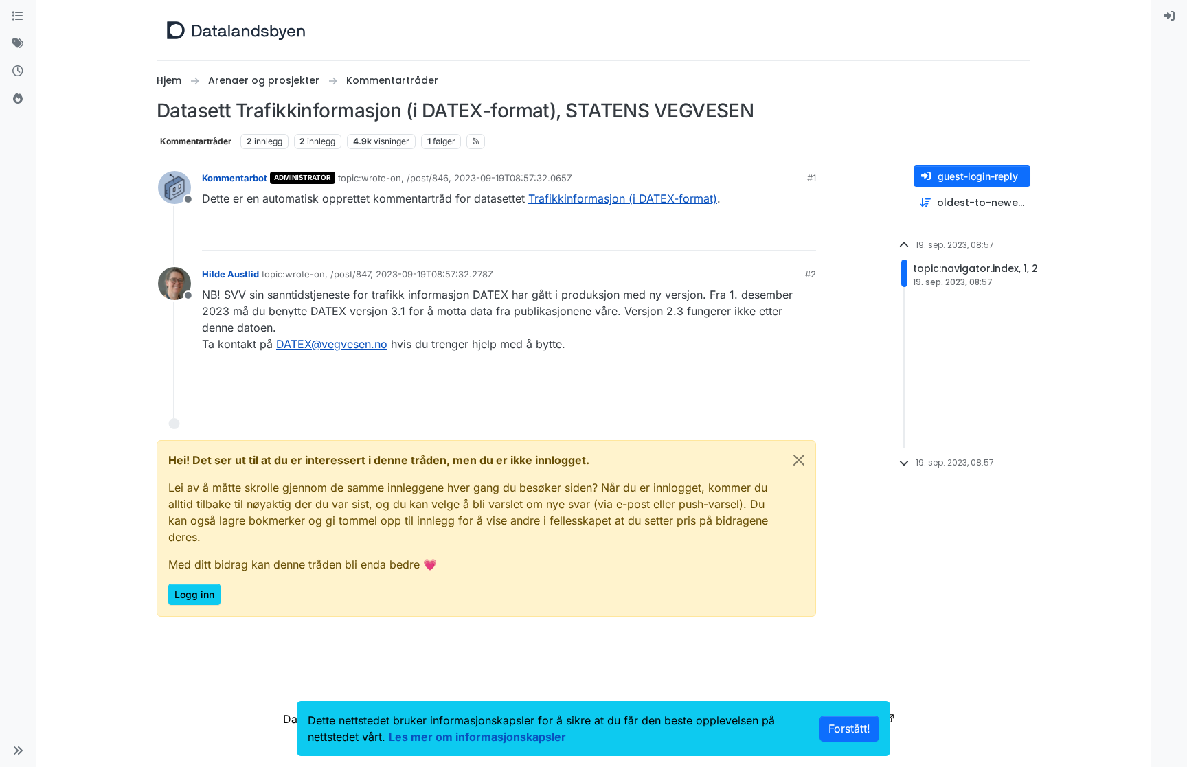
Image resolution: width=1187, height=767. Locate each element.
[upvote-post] (753, 233)
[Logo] (236, 30)
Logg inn (194, 594)
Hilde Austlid (230, 273)
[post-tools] (804, 233)
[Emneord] (17, 44)
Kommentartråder (195, 141)
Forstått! (849, 728)
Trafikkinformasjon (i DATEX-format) (622, 198)
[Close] (798, 460)
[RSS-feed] (475, 141)
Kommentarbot (234, 177)
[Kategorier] (17, 16)
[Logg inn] (1169, 16)
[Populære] (17, 99)
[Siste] (17, 71)
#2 (810, 273)
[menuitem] (1169, 16)
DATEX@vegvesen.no (331, 344)
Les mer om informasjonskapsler (477, 737)
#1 (811, 177)
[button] (17, 751)
